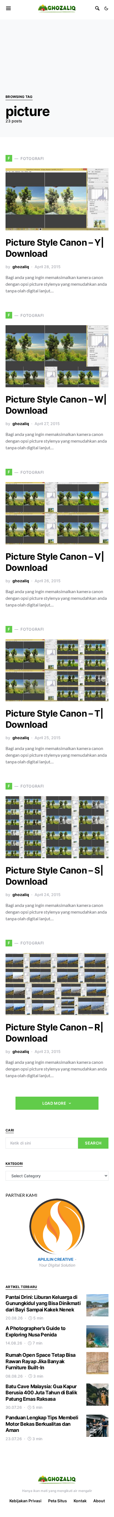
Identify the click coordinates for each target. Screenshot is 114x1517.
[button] (106, 8)
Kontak (80, 1500)
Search (93, 1143)
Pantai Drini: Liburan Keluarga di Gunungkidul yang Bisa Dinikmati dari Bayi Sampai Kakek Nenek (43, 1303)
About (99, 1500)
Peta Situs (57, 1500)
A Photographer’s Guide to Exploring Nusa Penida (36, 1331)
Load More (54, 1103)
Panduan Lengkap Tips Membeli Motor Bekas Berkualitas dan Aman (42, 1424)
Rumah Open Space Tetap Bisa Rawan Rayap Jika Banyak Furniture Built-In (41, 1361)
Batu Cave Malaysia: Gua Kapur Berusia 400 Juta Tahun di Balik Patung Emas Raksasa (41, 1392)
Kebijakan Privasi (25, 1500)
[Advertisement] (57, 48)
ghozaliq (20, 266)
